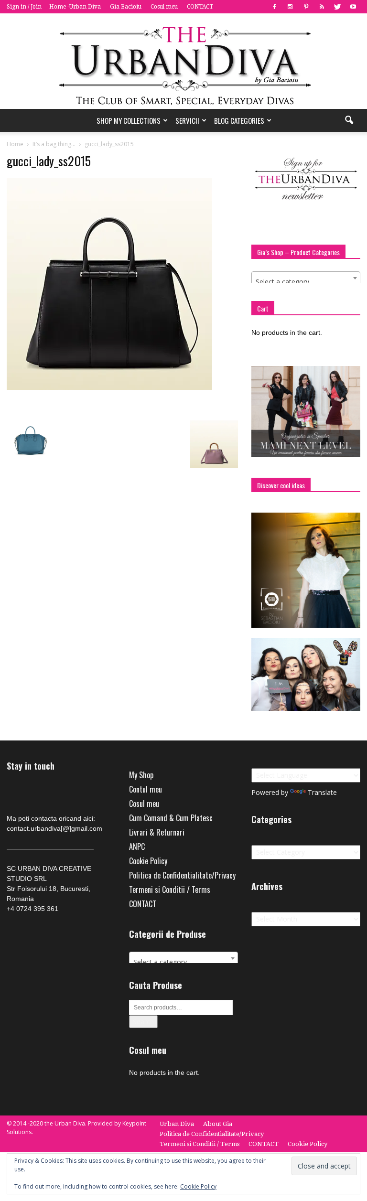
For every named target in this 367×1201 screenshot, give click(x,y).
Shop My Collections (129, 120)
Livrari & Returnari (156, 832)
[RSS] (321, 6)
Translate (322, 792)
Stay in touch (30, 766)
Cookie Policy (148, 861)
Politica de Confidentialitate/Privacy (182, 875)
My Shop (141, 775)
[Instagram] (290, 6)
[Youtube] (353, 6)
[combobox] (305, 278)
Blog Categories (239, 120)
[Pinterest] (306, 6)
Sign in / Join (24, 6)
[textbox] (306, 282)
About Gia (217, 1123)
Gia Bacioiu (125, 6)
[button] (348, 120)
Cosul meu (164, 6)
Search (143, 1021)
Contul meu (145, 789)
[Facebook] (274, 6)
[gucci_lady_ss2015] (109, 387)
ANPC (137, 846)
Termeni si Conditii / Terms (169, 889)
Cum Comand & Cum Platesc (171, 818)
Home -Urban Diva (75, 6)
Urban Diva (177, 1123)
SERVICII (187, 120)
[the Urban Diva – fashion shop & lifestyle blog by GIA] (183, 61)
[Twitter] (337, 6)
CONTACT (200, 6)
